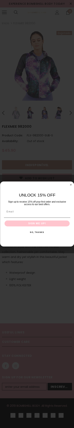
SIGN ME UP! (37, 223)
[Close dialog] (71, 185)
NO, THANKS (37, 232)
